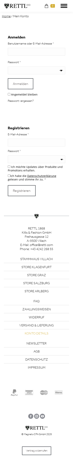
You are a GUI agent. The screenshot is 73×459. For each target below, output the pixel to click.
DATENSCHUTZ (36, 359)
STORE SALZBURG (36, 283)
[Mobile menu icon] (64, 6)
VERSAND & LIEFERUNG (36, 325)
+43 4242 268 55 (41, 249)
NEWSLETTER (36, 343)
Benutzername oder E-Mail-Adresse (36, 43)
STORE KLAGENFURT (36, 267)
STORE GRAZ (36, 275)
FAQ (36, 301)
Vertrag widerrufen (36, 450)
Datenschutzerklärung (41, 176)
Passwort (21, 62)
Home (6, 16)
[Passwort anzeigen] (61, 70)
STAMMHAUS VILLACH (36, 259)
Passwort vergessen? (21, 101)
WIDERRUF (36, 317)
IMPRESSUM (36, 367)
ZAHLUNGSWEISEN (36, 309)
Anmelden (20, 84)
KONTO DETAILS (36, 333)
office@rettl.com (41, 245)
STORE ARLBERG (37, 291)
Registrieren (22, 191)
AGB (36, 351)
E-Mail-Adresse (25, 134)
